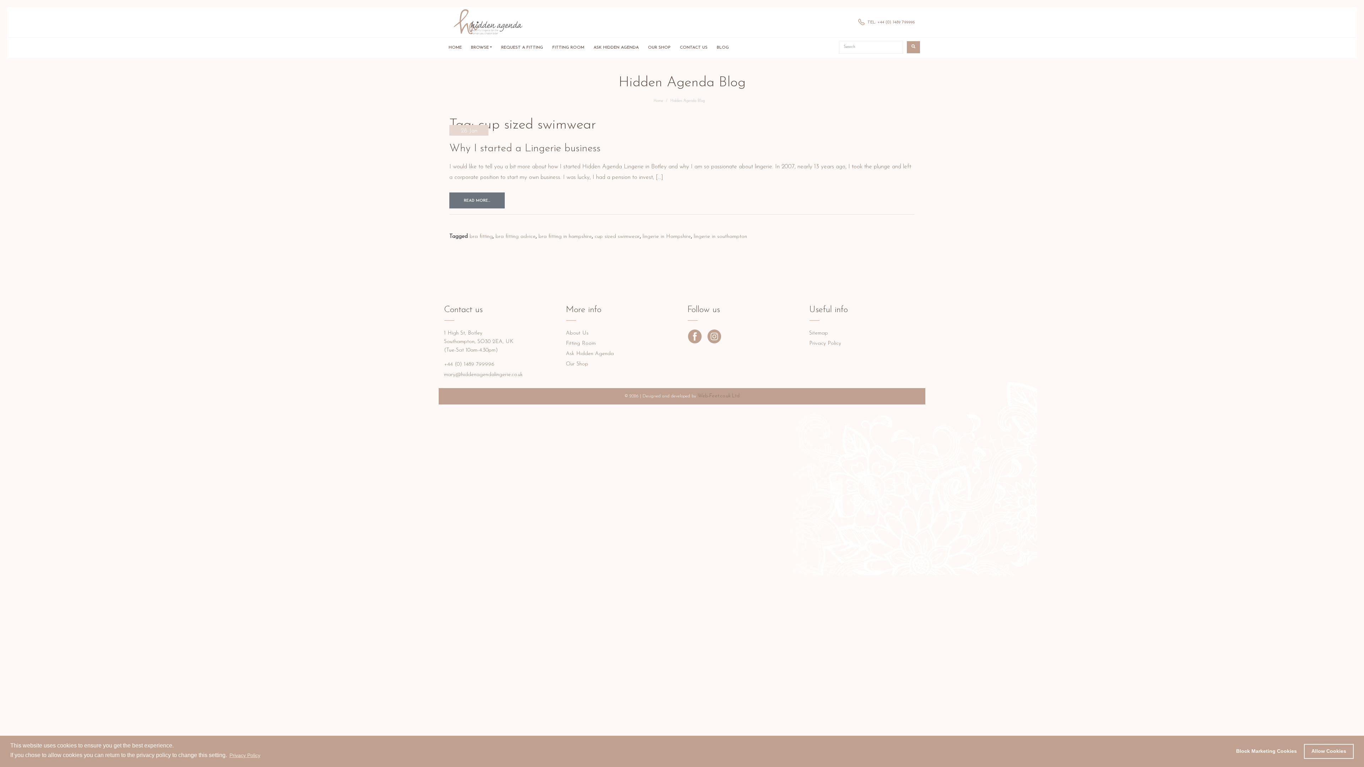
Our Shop (659, 47)
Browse (480, 47)
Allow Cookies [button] (1328, 751)
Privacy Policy (825, 343)
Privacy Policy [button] (244, 755)
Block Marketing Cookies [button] (1266, 751)
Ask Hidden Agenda (616, 47)
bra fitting (481, 236)
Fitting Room (568, 47)
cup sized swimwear (617, 236)
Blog (723, 47)
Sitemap (818, 333)
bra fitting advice (516, 236)
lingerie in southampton (720, 236)
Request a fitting (522, 47)
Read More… (477, 201)
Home (455, 47)
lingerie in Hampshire (667, 236)
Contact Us (694, 47)
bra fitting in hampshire (565, 236)
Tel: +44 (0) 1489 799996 (891, 22)
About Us (577, 333)
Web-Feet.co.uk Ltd (719, 396)
